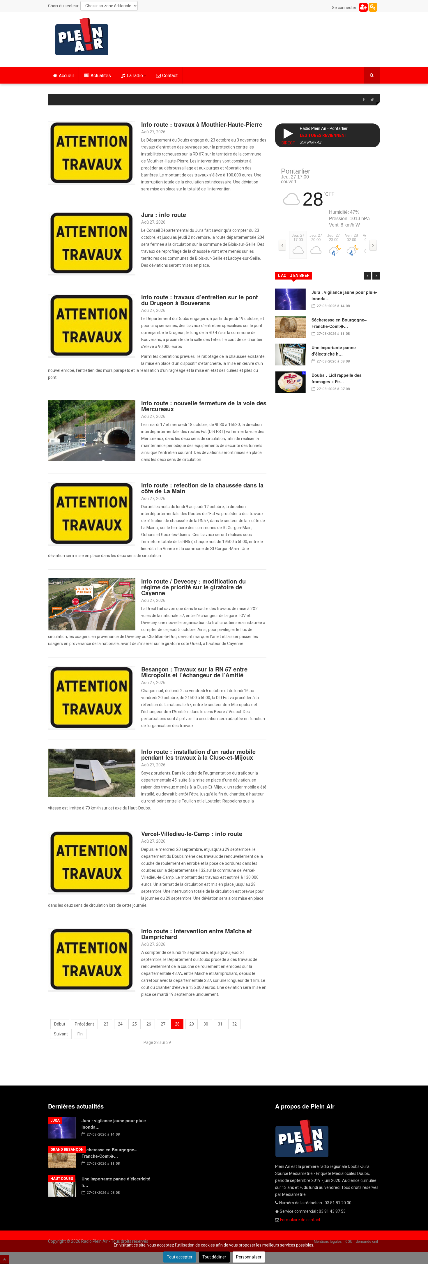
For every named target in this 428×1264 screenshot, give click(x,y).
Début (59, 1024)
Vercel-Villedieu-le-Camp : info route (191, 833)
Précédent (84, 1024)
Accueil (66, 75)
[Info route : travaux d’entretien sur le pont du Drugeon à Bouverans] (91, 325)
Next (376, 276)
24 (120, 1024)
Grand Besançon (67, 1150)
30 (206, 1024)
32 (234, 1024)
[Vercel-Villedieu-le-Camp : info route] (91, 862)
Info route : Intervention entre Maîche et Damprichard (196, 934)
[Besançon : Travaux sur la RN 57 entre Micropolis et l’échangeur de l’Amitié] (91, 697)
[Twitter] (372, 99)
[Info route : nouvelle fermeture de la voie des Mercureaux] (91, 430)
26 (148, 1024)
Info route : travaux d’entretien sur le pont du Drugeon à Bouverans (199, 300)
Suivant (61, 1034)
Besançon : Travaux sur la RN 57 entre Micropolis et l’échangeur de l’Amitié (194, 672)
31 (220, 1024)
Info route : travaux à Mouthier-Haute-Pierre (201, 124)
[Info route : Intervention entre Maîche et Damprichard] (91, 959)
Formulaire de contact (300, 1219)
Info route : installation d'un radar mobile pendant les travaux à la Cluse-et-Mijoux (198, 754)
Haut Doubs (61, 1179)
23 (106, 1024)
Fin (80, 1034)
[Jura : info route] (91, 243)
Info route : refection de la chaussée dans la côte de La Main (202, 488)
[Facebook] (363, 99)
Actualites (101, 75)
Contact (170, 75)
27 (163, 1024)
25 (134, 1024)
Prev (367, 276)
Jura (55, 1120)
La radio (135, 75)
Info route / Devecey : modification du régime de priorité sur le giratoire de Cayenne (193, 587)
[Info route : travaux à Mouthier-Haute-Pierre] (91, 153)
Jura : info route (163, 214)
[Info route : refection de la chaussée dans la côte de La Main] (91, 513)
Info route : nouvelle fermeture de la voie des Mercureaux (203, 406)
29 (191, 1024)
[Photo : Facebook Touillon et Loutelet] (91, 772)
